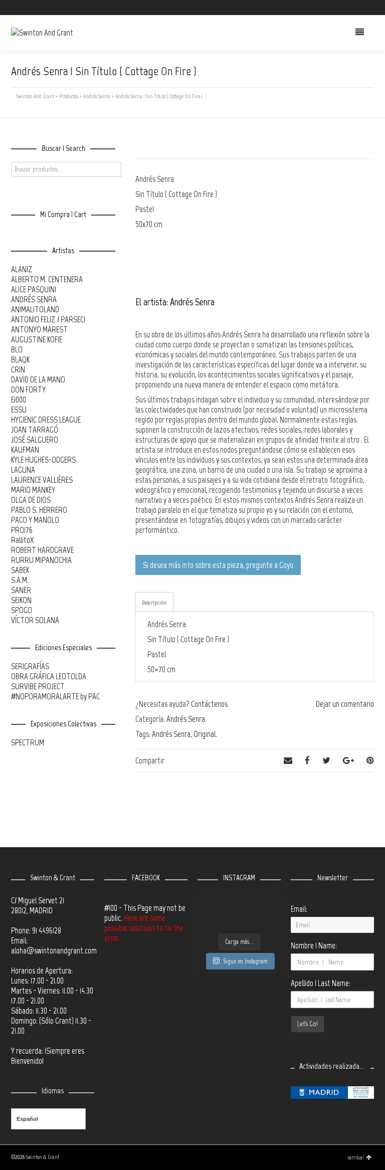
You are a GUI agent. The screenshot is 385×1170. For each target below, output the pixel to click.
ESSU (19, 410)
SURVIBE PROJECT (38, 686)
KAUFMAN (25, 450)
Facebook (344, 8)
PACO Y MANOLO (35, 520)
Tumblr (373, 8)
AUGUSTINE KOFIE (36, 339)
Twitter (329, 8)
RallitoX (22, 540)
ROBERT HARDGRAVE (42, 550)
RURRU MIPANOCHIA (41, 560)
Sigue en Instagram (245, 961)
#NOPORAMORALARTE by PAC (55, 696)
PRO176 (22, 530)
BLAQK (20, 359)
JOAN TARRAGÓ (34, 430)
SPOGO (21, 610)
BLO (17, 349)
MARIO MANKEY (33, 490)
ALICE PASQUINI (33, 289)
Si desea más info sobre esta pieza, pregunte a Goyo (218, 565)
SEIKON (21, 600)
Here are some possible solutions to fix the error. (143, 928)
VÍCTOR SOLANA (35, 620)
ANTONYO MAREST (39, 329)
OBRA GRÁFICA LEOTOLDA (48, 676)
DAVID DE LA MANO (38, 379)
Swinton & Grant (42, 1157)
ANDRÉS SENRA (34, 299)
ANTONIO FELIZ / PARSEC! (48, 319)
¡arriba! (355, 1157)
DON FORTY (28, 389)
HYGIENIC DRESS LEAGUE (46, 420)
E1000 (18, 400)
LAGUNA (23, 470)
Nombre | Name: (314, 945)
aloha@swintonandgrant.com (54, 950)
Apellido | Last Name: (320, 983)
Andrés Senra (185, 719)
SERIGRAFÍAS (30, 666)
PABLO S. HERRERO (39, 510)
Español (27, 1119)
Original (205, 734)
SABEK (20, 570)
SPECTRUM (27, 742)
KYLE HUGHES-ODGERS (43, 460)
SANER (21, 590)
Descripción (154, 602)
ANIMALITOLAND (35, 309)
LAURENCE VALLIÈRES (42, 480)
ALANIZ (22, 269)
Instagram (358, 8)
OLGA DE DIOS (31, 500)
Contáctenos (209, 704)
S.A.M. (20, 580)
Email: (299, 909)
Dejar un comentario (345, 704)
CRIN (18, 369)
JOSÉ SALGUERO (34, 440)
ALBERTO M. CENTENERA (47, 279)
